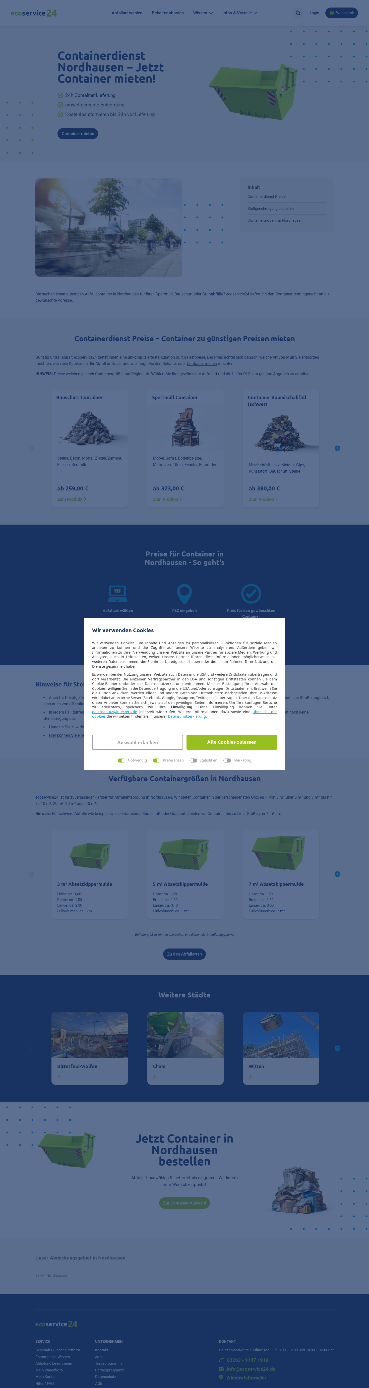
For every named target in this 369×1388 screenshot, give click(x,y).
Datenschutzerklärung (187, 716)
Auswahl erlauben (137, 742)
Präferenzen (173, 760)
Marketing (242, 760)
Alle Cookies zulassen (232, 742)
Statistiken (208, 760)
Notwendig (137, 760)
